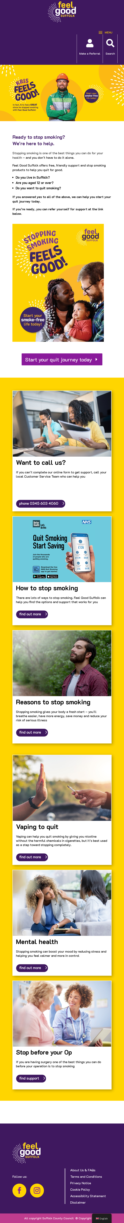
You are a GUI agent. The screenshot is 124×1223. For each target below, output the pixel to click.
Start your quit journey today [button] (58, 359)
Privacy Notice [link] (80, 1183)
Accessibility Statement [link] (88, 1196)
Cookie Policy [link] (80, 1189)
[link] (62, 21)
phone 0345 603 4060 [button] (38, 503)
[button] (104, 32)
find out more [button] (30, 614)
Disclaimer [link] (78, 1202)
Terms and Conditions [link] (86, 1176)
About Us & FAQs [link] (82, 1170)
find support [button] (29, 1078)
